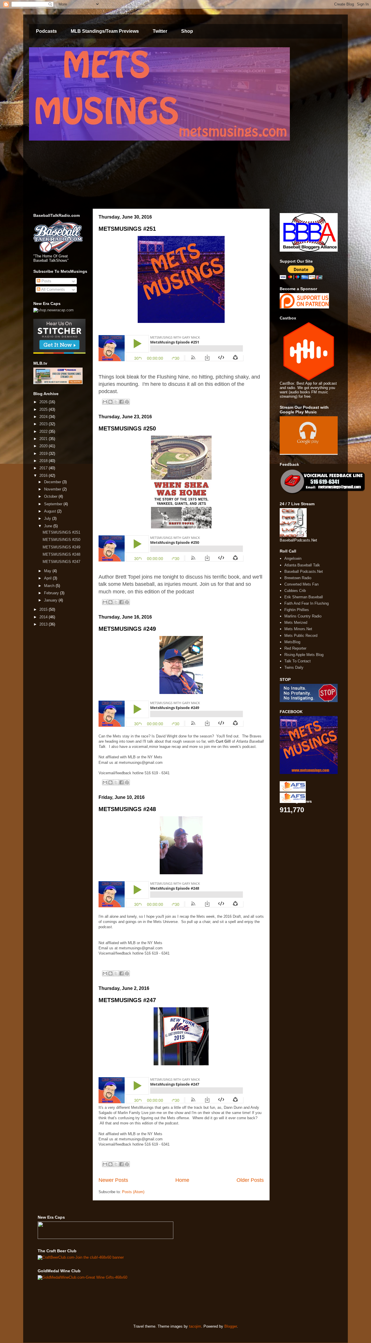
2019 (44, 453)
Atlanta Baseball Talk (302, 565)
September (53, 504)
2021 (44, 439)
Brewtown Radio (297, 578)
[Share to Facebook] (121, 402)
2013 (44, 624)
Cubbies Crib (295, 590)
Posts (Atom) (133, 1192)
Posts (45, 281)
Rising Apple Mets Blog (303, 655)
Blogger (230, 1326)
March (50, 586)
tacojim (195, 1326)
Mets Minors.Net (298, 629)
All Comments (52, 289)
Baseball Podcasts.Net (303, 571)
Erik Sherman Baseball (303, 597)
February (52, 593)
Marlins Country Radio (302, 616)
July (48, 518)
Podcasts (46, 31)
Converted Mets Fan (301, 584)
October (51, 496)
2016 (44, 475)
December (53, 482)
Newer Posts (113, 1180)
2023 (44, 424)
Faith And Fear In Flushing (306, 603)
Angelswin (292, 558)
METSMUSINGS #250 (127, 428)
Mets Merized (295, 622)
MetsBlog (292, 642)
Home (182, 1180)
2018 (44, 461)
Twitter (160, 31)
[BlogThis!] (110, 402)
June (48, 526)
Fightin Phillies (296, 610)
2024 (44, 417)
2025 (44, 409)
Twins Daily (293, 667)
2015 (44, 609)
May (48, 571)
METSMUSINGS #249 (127, 629)
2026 (44, 402)
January (51, 600)
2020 (44, 446)
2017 (44, 468)
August (50, 511)
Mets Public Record (300, 635)
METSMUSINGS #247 (127, 1000)
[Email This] (105, 402)
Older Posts (250, 1180)
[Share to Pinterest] (127, 402)
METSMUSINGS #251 (127, 229)
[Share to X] (116, 402)
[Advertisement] (143, 1302)
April (48, 578)
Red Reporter (295, 648)
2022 (44, 431)
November (53, 489)
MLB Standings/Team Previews (105, 31)
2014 (44, 617)
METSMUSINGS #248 (127, 809)
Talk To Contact (297, 661)
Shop (187, 31)
